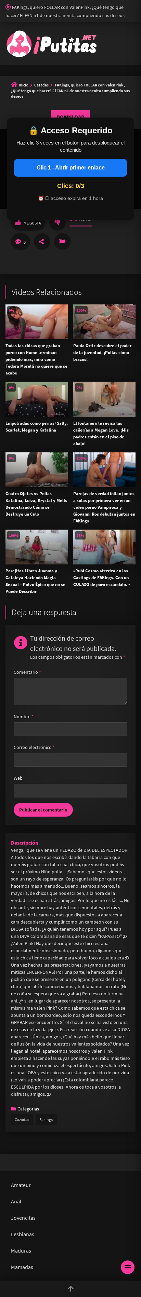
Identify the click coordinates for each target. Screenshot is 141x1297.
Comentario (27, 672)
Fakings (46, 1119)
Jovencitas (23, 1217)
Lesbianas (22, 1234)
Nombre (24, 716)
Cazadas (41, 84)
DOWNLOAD (70, 116)
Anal (16, 1201)
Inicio (23, 84)
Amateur (21, 1185)
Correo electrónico (34, 747)
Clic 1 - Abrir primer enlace (71, 167)
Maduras (21, 1250)
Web (18, 778)
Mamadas (22, 1267)
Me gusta (32, 223)
